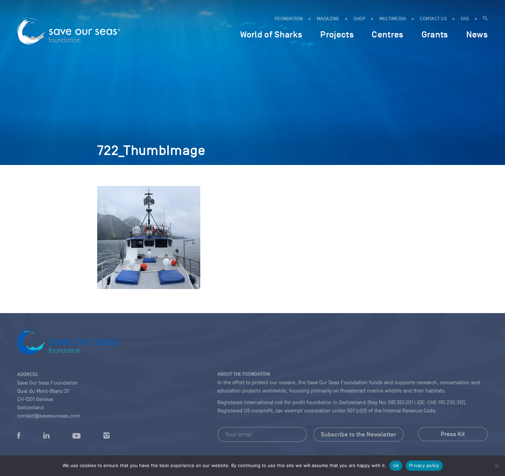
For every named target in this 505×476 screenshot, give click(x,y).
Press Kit (453, 434)
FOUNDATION (288, 19)
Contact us (433, 19)
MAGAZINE (328, 19)
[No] (496, 465)
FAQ (465, 19)
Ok (396, 465)
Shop (360, 19)
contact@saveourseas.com (48, 416)
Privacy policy (424, 465)
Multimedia (392, 19)
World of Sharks (271, 34)
